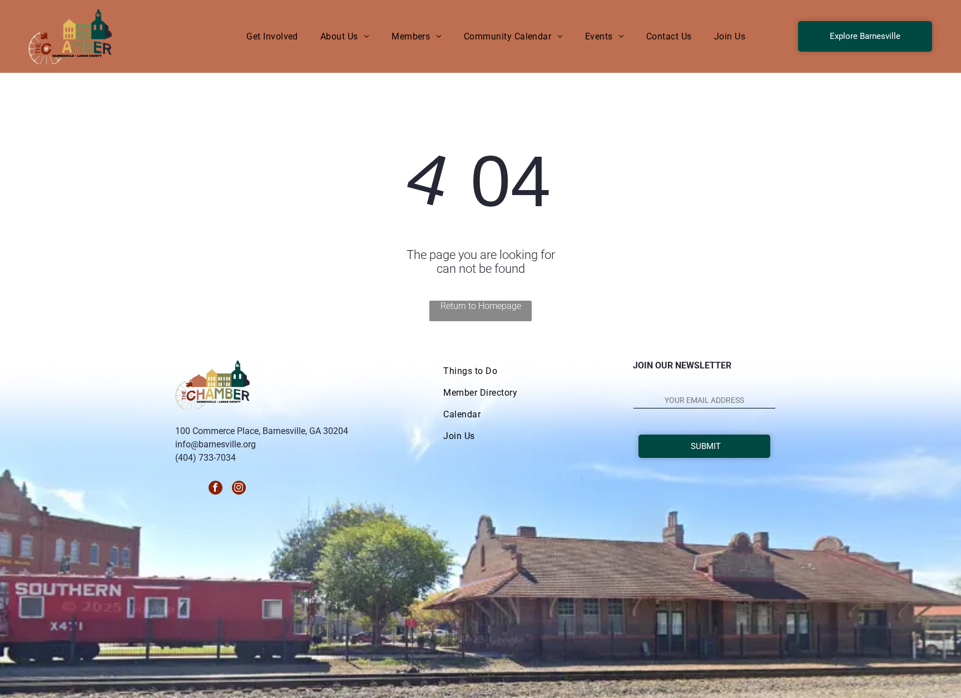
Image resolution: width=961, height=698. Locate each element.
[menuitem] (272, 36)
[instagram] (239, 489)
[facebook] (215, 489)
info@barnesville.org (215, 444)
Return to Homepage (480, 306)
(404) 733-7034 (205, 457)
